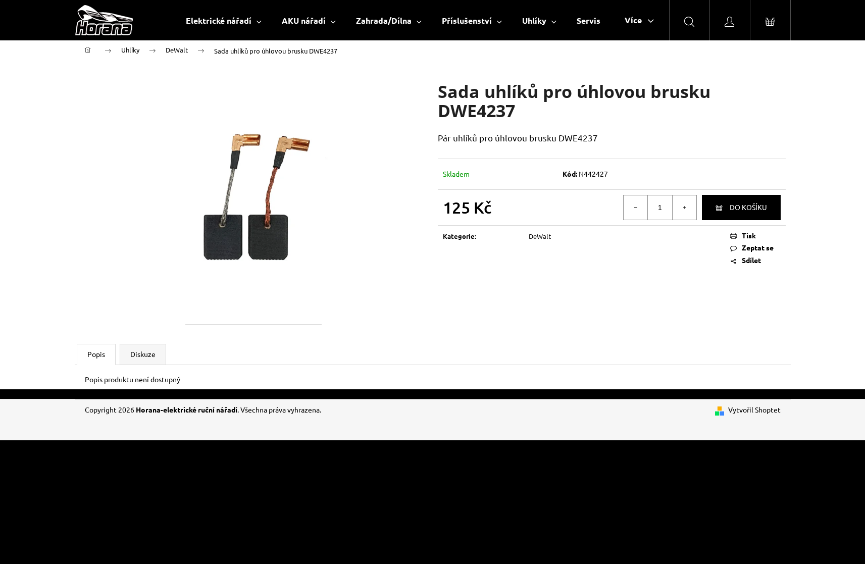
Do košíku (748, 207)
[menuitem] (224, 20)
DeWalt (540, 236)
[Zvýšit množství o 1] (684, 207)
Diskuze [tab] (143, 353)
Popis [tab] (96, 353)
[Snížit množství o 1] (636, 207)
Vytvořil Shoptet (754, 409)
